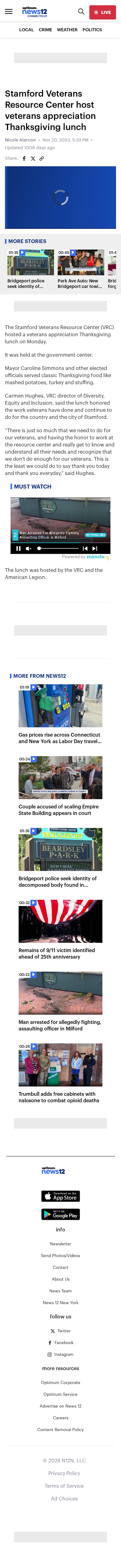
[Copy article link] (41, 158)
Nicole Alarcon (20, 140)
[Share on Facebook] (24, 158)
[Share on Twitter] (32, 158)
